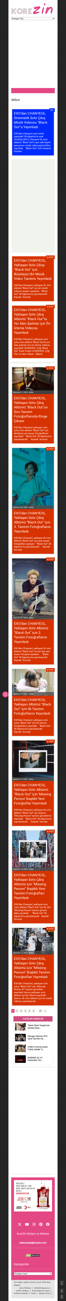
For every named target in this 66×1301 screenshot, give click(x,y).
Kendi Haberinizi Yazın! (40, 1291)
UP (61, 1290)
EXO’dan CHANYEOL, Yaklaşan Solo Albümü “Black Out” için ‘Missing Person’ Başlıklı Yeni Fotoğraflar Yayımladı (32, 794)
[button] (5, 694)
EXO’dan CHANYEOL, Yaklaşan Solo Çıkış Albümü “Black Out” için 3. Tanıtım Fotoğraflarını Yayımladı (32, 522)
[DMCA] (33, 1256)
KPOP (44, 1282)
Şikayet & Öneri (45, 1293)
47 (40, 1011)
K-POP (50, 257)
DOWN (61, 1296)
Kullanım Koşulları (21, 1293)
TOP (61, 1283)
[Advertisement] (33, 55)
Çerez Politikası (25, 1288)
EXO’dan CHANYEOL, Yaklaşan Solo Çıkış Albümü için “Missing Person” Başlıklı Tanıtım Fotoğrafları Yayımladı (32, 968)
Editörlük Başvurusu (41, 1288)
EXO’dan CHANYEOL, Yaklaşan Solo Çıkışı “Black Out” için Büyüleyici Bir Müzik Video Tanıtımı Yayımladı (33, 270)
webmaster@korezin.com (33, 1242)
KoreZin (33, 1282)
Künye (33, 1293)
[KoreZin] (32, 14)
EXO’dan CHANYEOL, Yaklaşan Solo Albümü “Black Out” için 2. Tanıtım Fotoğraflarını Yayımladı (31, 633)
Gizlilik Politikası (22, 1291)
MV (52, 110)
